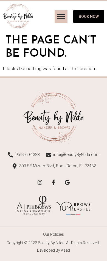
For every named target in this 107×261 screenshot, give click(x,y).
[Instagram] (40, 182)
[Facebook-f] (53, 182)
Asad (65, 250)
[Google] (67, 182)
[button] (61, 16)
